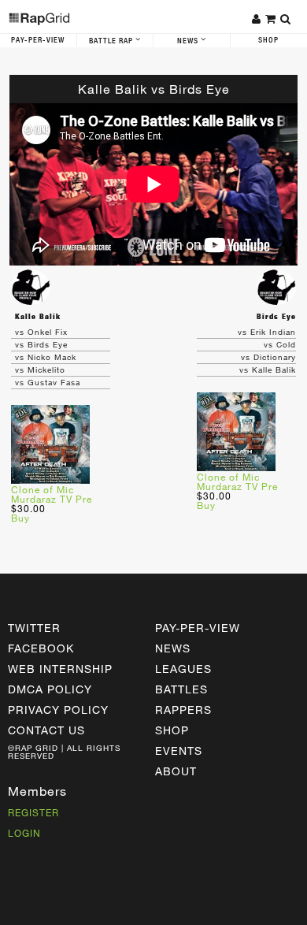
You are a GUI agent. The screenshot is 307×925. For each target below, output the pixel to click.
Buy (20, 517)
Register (33, 812)
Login (24, 833)
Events (178, 750)
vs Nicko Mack (45, 357)
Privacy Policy (58, 709)
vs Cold (280, 344)
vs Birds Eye (41, 344)
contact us (46, 730)
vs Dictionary (268, 357)
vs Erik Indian (267, 331)
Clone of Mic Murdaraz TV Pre (51, 494)
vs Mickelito (40, 369)
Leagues (183, 668)
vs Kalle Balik (267, 369)
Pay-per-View (197, 627)
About (176, 771)
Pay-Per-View (38, 40)
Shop (172, 730)
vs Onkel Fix (41, 331)
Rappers (183, 709)
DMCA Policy (50, 689)
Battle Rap (112, 40)
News (189, 40)
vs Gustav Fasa (47, 382)
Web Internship (60, 668)
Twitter (34, 627)
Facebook (41, 648)
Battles (181, 689)
